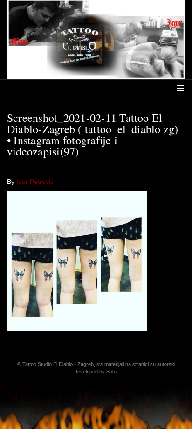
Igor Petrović (35, 181)
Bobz (112, 371)
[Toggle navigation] (180, 87)
